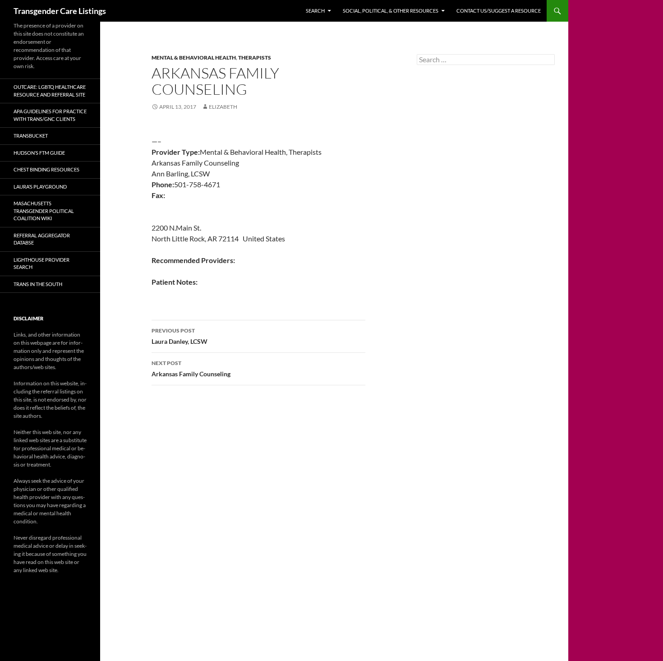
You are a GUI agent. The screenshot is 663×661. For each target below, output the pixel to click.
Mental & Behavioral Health (194, 57)
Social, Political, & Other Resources (390, 11)
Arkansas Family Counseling (191, 369)
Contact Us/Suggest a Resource (498, 11)
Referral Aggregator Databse (42, 239)
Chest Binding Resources (46, 169)
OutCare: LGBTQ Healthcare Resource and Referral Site (50, 90)
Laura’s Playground (40, 187)
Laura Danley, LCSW (179, 336)
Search (315, 11)
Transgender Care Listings (60, 11)
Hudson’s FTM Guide (39, 153)
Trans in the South (38, 284)
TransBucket (31, 136)
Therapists (254, 57)
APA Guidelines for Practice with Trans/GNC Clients (50, 115)
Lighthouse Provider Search (41, 263)
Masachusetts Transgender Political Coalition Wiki (44, 210)
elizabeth (223, 106)
